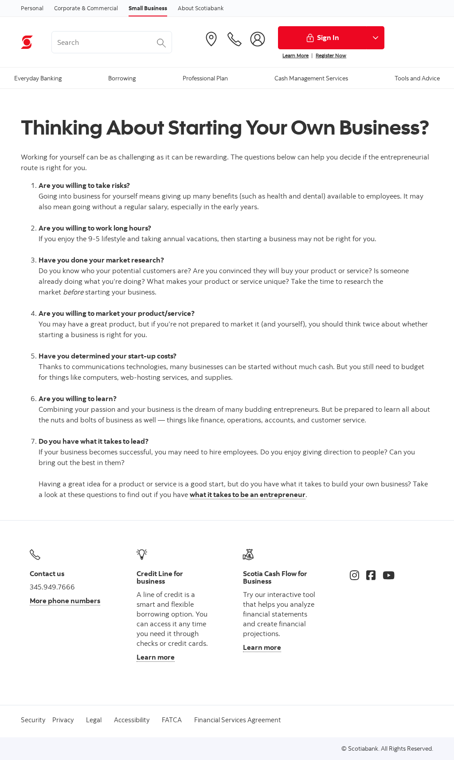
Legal (94, 720)
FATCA (172, 720)
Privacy (63, 720)
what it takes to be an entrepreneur (247, 494)
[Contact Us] (234, 39)
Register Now (331, 55)
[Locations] (211, 39)
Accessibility (131, 720)
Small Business (148, 8)
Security (33, 720)
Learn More (295, 55)
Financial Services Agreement (237, 720)
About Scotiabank (200, 8)
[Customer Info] (257, 39)
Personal (32, 8)
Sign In (328, 37)
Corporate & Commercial (86, 8)
